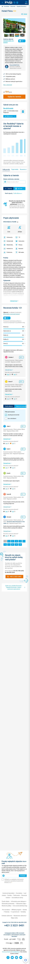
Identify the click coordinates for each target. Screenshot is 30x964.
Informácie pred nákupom (18, 901)
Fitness (20, 244)
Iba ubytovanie (8, 108)
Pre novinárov (6, 909)
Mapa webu (14, 918)
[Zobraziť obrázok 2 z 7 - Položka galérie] (12, 35)
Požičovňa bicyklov (10, 252)
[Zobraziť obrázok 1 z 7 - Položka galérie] (6, 35)
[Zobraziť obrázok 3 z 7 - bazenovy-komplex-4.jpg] (17, 35)
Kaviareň (21, 248)
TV (19, 237)
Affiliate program (17, 909)
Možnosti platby (7, 906)
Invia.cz (4, 952)
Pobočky (7, 912)
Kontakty (23, 912)
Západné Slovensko (21, 6)
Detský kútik (10, 241)
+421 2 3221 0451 (14, 925)
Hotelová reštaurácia (10, 248)
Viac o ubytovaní (7, 84)
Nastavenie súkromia (20, 915)
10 (20, 544)
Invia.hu (9, 952)
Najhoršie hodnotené (22, 406)
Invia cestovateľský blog (20, 906)
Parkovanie (16, 895)
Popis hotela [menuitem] (14, 169)
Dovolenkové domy (17, 897)
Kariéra (25, 909)
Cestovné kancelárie (8, 893)
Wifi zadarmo (22, 252)
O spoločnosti (15, 912)
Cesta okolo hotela (22, 241)
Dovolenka (6, 6)
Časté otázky (6, 901)
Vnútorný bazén (10, 237)
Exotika (9, 895)
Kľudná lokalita (10, 244)
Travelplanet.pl (16, 952)
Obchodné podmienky (8, 903)
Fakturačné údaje (21, 903)
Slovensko (13, 6)
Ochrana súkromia (7, 915)
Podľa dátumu (9, 406)
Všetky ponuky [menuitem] (6, 169)
